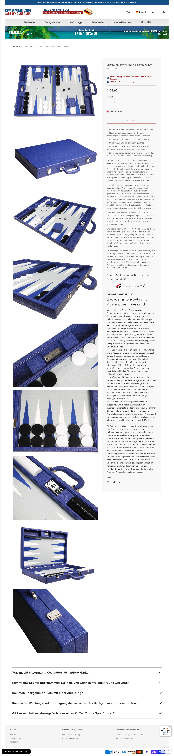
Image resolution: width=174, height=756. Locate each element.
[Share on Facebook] (108, 482)
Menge (110, 96)
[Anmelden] (158, 12)
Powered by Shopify (52, 752)
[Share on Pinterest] (120, 482)
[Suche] (153, 12)
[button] (142, 11)
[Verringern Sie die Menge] (109, 102)
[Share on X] (114, 482)
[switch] (165, 733)
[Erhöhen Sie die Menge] (119, 102)
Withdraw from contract (16, 751)
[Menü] (169, 727)
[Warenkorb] (164, 12)
